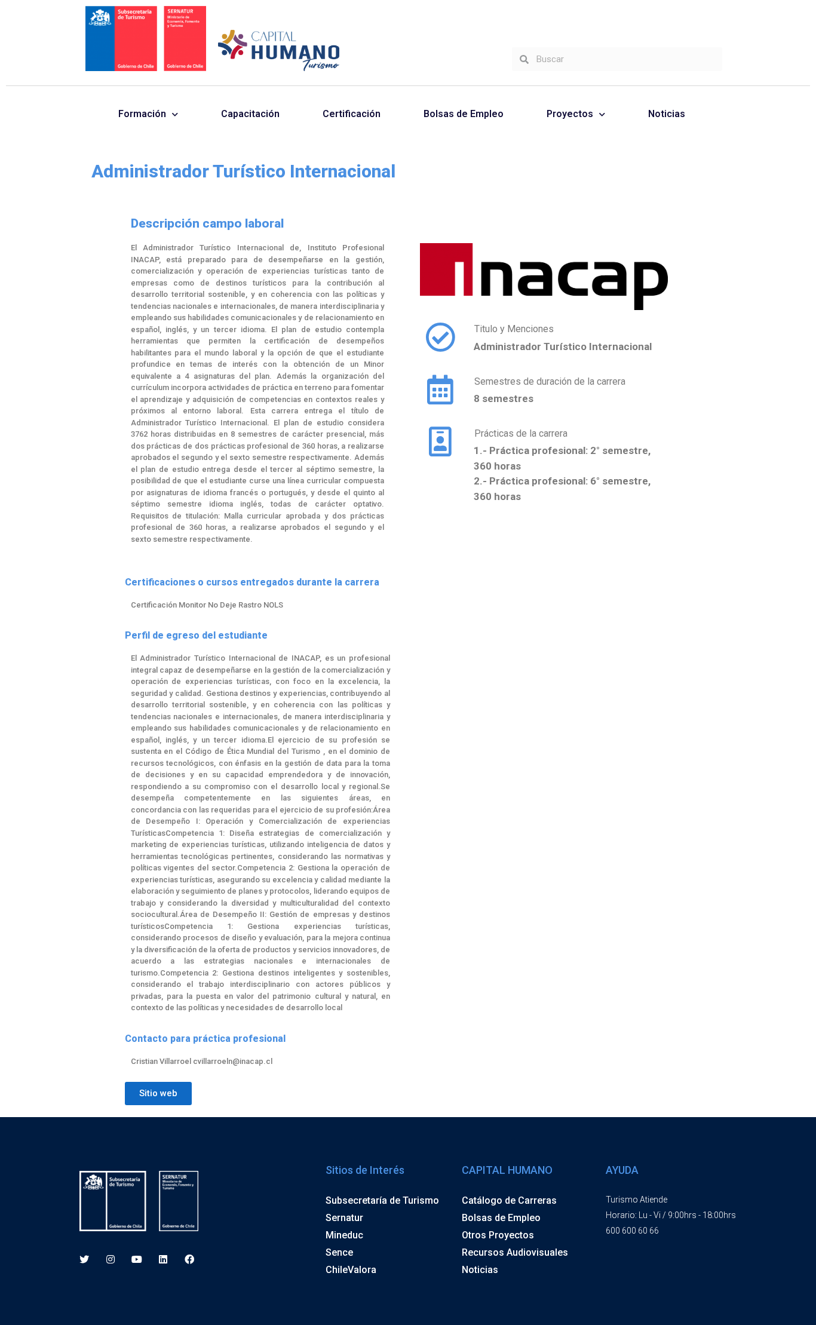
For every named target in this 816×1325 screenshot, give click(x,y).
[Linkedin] (163, 1259)
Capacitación (250, 113)
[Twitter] (83, 1259)
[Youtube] (136, 1259)
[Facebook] (189, 1259)
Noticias (666, 113)
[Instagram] (110, 1259)
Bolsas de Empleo (464, 113)
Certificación (352, 113)
